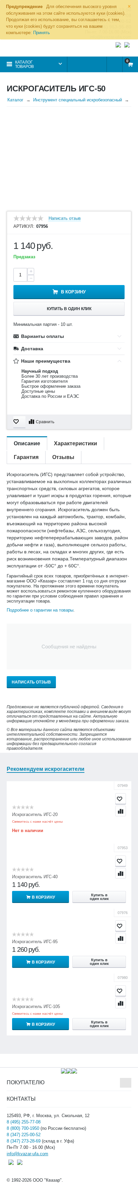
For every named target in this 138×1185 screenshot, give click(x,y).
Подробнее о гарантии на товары (40, 610)
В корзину (73, 291)
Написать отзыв (65, 218)
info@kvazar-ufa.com (27, 1153)
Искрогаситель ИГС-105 (36, 1006)
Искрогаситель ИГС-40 (35, 876)
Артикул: (23, 226)
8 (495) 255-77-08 (24, 1121)
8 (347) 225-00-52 (24, 1134)
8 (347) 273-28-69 (24, 1141)
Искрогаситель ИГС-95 (35, 941)
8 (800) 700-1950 (23, 1128)
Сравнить (45, 422)
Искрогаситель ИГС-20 (35, 814)
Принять (41, 32)
